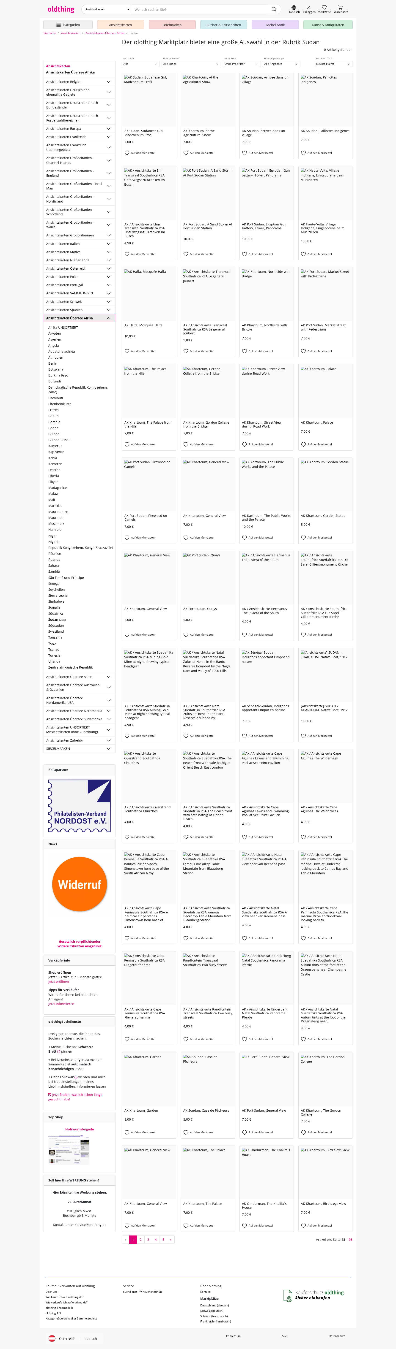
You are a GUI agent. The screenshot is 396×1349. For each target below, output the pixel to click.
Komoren (55, 464)
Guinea (53, 434)
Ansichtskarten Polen (62, 276)
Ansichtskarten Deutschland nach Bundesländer (72, 104)
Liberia (53, 476)
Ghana (53, 428)
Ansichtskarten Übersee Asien (69, 676)
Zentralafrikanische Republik (70, 667)
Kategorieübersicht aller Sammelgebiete (71, 1318)
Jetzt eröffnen (58, 981)
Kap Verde (56, 452)
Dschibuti (55, 398)
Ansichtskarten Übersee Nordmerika (74, 711)
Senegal (54, 583)
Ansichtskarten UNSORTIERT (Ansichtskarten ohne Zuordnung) (72, 729)
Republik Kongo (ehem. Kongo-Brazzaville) (80, 547)
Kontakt (205, 1292)
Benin (52, 363)
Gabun (53, 416)
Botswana (55, 369)
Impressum (233, 1336)
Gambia (54, 422)
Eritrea (53, 410)
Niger (52, 536)
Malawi (53, 493)
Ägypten (54, 333)
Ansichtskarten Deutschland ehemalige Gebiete (68, 92)
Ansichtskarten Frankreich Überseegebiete (66, 147)
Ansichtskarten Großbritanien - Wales (70, 224)
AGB (285, 1336)
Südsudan (56, 625)
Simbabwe (56, 601)
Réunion (54, 553)
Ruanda (54, 559)
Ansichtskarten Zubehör (64, 740)
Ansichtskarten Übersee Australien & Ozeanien (73, 687)
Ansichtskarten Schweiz (64, 301)
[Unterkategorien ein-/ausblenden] (108, 81)
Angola (53, 345)
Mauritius (55, 517)
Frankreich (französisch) (215, 1321)
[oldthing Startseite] (61, 9)
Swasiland (56, 631)
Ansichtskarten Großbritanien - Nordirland (70, 198)
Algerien (54, 339)
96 (350, 1239)
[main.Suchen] (274, 9)
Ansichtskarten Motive (63, 252)
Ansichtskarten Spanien (64, 310)
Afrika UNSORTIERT (63, 327)
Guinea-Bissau (59, 440)
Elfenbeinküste (59, 404)
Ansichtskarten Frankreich (66, 137)
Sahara (53, 565)
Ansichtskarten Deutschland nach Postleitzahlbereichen (72, 118)
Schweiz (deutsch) (211, 1311)
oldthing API (53, 1313)
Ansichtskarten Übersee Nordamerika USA (64, 700)
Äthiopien (55, 357)
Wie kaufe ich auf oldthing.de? (64, 1297)
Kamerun (55, 446)
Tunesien (55, 655)
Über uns (51, 1292)
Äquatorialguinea (61, 351)
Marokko (54, 506)
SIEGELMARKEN (58, 748)
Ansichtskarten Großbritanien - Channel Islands (70, 160)
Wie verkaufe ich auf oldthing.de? (67, 1302)
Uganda (54, 661)
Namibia (54, 529)
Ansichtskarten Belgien (64, 81)
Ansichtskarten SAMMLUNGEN (69, 293)
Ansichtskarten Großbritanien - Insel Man (74, 185)
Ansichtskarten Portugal (64, 285)
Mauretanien (58, 511)
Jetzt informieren (61, 1004)
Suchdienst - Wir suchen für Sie (142, 1292)
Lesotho (54, 470)
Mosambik (56, 523)
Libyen (53, 481)
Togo (52, 643)
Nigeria (54, 541)
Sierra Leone (58, 595)
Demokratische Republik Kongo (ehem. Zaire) (78, 389)
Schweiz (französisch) (214, 1316)
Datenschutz (337, 1336)
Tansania (55, 637)
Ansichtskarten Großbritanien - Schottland (70, 211)
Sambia (54, 571)
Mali (51, 500)
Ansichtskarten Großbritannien (70, 235)
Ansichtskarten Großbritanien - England (70, 173)
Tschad (53, 649)
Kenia (52, 458)
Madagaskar (57, 487)
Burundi (54, 381)
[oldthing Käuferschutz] (314, 1296)
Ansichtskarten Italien (63, 243)
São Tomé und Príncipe (66, 577)
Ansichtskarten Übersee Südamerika (74, 719)
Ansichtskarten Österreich (66, 268)
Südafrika (55, 613)
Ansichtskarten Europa (63, 128)
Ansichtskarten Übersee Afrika (69, 318)
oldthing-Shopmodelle (60, 1308)
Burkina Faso (58, 375)
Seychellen (56, 589)
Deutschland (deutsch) (214, 1305)
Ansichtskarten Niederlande (67, 260)
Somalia (54, 607)
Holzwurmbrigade (79, 1129)
